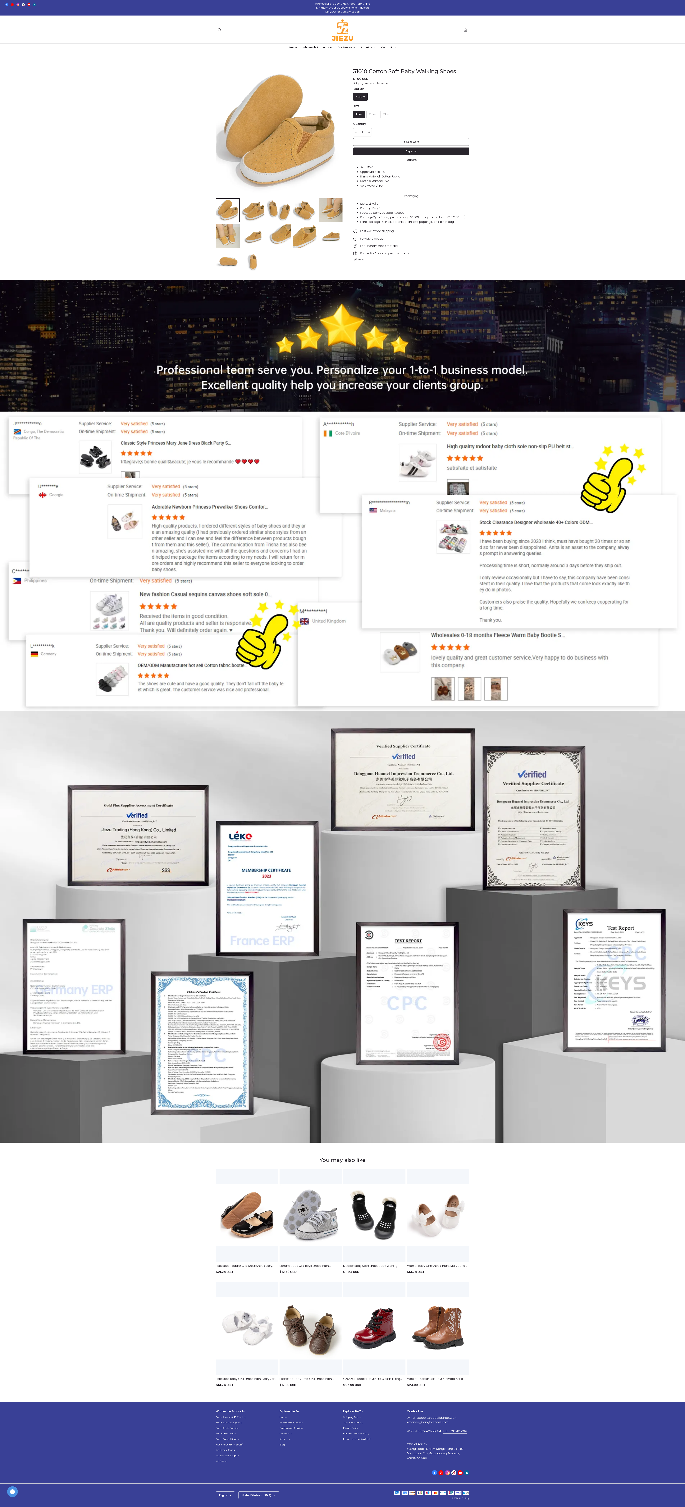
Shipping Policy (352, 1417)
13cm (386, 114)
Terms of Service (353, 1422)
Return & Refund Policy (356, 1433)
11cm (359, 114)
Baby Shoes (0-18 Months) (231, 1417)
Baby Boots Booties (227, 1428)
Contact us (388, 47)
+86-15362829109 (455, 1431)
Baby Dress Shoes (226, 1433)
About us (285, 1439)
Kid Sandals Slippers (228, 1455)
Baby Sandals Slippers (229, 1422)
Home (293, 47)
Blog (282, 1444)
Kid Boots (221, 1461)
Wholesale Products (291, 1422)
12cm (372, 114)
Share (361, 259)
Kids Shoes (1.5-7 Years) (229, 1444)
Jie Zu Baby (464, 1498)
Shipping (358, 83)
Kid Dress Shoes (225, 1450)
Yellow (360, 97)
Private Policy (350, 1428)
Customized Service (291, 1428)
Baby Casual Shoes (227, 1439)
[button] (219, 30)
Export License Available (357, 1439)
